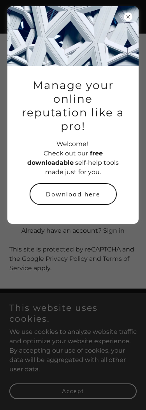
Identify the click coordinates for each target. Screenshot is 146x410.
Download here (73, 194)
